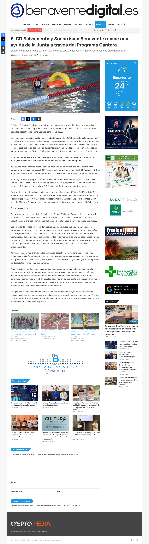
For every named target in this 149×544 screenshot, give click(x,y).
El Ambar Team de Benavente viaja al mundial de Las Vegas (63, 30)
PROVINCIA (56, 24)
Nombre (14, 482)
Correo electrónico (18, 491)
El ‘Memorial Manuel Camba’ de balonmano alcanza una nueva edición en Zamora (22, 435)
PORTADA (26, 24)
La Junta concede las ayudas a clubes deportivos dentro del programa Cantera (54, 332)
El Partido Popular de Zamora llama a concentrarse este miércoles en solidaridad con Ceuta (128, 367)
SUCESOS (89, 24)
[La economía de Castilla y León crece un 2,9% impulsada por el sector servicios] (86, 423)
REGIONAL (68, 24)
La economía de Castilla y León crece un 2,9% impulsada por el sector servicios (86, 435)
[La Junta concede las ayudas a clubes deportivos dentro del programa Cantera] (55, 321)
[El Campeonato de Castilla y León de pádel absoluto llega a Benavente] (24, 393)
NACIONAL (79, 24)
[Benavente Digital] (74, 10)
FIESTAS (111, 24)
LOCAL (35, 24)
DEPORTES (100, 24)
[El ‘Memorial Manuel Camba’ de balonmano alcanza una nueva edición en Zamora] (24, 423)
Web (58, 491)
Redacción (15, 55)
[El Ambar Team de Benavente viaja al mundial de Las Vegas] (55, 393)
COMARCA (45, 24)
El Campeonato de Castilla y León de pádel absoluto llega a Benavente (128, 344)
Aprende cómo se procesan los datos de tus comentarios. (60, 506)
